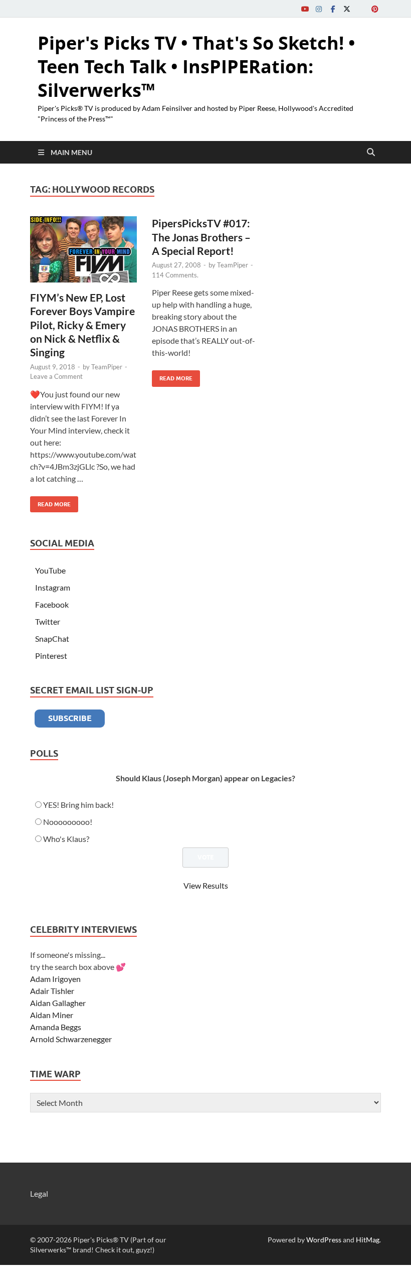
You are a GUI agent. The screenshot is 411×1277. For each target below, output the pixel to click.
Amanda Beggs (55, 1027)
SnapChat (52, 638)
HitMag (367, 1239)
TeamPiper (106, 367)
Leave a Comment (56, 376)
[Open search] (370, 152)
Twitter (47, 621)
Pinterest (51, 655)
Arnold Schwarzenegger (71, 1039)
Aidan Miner (51, 1015)
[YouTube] (305, 9)
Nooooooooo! (67, 821)
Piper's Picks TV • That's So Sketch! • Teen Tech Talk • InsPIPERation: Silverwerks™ (196, 66)
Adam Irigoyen (55, 978)
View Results (205, 885)
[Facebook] (333, 9)
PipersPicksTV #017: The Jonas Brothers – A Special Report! (201, 237)
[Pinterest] (375, 9)
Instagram (52, 587)
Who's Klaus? (66, 838)
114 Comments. (175, 275)
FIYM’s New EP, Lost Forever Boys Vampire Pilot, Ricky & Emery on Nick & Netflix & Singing (82, 324)
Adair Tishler (52, 991)
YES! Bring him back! (78, 804)
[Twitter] (347, 9)
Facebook (52, 604)
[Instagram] (319, 9)
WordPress (323, 1239)
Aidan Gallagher (58, 1003)
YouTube (50, 570)
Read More (50, 502)
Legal (39, 1193)
